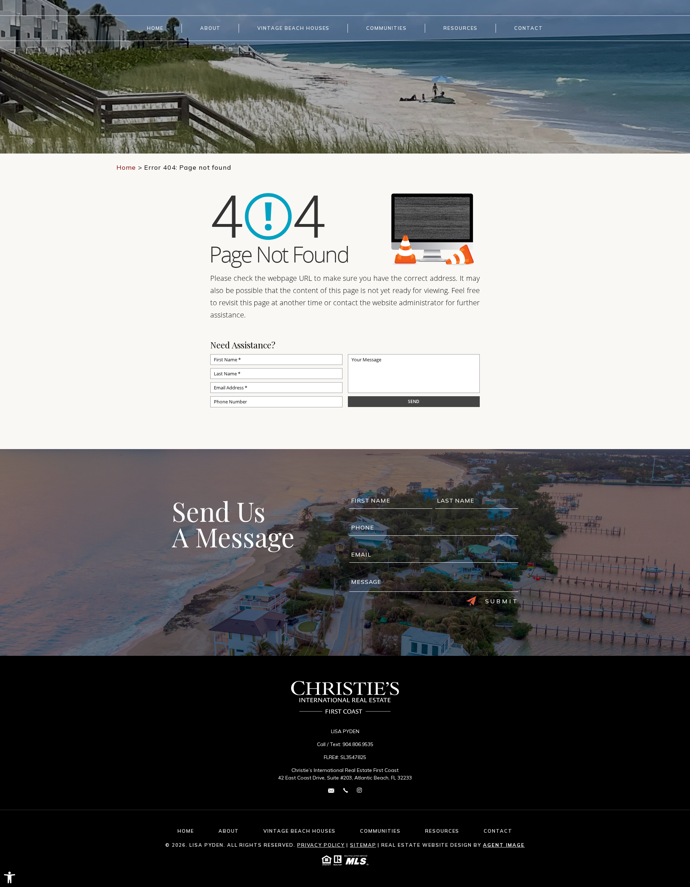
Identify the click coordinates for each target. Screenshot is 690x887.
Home (155, 28)
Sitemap (363, 845)
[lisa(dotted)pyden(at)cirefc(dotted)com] (331, 790)
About (210, 28)
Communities (386, 28)
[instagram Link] (359, 790)
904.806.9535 (357, 744)
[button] (9, 877)
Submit (502, 601)
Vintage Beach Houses (293, 28)
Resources (460, 28)
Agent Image (504, 845)
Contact (528, 28)
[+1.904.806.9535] (345, 790)
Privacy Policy (321, 845)
